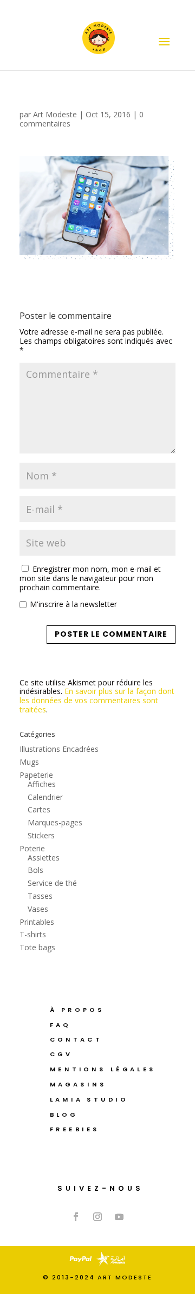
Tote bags (37, 947)
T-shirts (33, 934)
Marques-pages (55, 822)
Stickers (41, 835)
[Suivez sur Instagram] (97, 1216)
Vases (38, 909)
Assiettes (44, 857)
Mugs (29, 762)
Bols (35, 870)
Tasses (40, 896)
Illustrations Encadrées (59, 749)
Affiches (42, 784)
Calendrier (45, 797)
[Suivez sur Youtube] (119, 1216)
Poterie (32, 848)
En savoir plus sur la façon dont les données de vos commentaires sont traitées (97, 700)
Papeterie (36, 775)
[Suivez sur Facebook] (75, 1216)
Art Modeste (55, 114)
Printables (37, 922)
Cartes (39, 809)
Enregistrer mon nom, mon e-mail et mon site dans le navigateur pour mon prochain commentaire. (90, 578)
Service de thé (52, 883)
